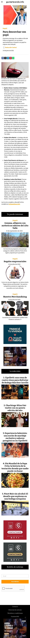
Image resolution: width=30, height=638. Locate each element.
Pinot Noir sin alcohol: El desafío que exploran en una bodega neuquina (15, 496)
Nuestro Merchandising (15, 297)
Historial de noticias (15, 610)
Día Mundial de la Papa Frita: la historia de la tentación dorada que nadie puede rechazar (15, 467)
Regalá (5, 28)
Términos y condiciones (15, 613)
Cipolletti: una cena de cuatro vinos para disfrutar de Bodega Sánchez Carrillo (15, 380)
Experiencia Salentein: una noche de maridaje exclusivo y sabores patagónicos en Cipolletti (15, 437)
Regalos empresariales (15, 261)
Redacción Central (11, 47)
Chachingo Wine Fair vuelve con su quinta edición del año (15, 408)
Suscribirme (15, 581)
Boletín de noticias (15, 567)
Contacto (15, 606)
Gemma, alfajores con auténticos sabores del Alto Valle (15, 225)
